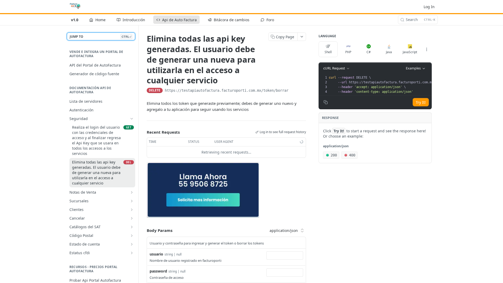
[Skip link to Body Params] (143, 230)
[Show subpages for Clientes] (132, 210)
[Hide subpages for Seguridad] (132, 119)
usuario (156, 254)
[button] (203, 189)
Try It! (421, 102)
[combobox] (284, 255)
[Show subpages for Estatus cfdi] (132, 253)
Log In (429, 6)
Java (389, 52)
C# (369, 52)
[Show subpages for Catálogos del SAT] (132, 227)
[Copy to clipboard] (294, 91)
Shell (328, 52)
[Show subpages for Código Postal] (132, 235)
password (158, 271)
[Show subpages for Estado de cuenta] (132, 244)
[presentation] (395, 84)
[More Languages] (426, 49)
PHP (348, 52)
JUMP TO (100, 36)
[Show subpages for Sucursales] (132, 201)
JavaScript (410, 52)
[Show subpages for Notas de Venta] (132, 192)
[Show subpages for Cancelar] (132, 218)
